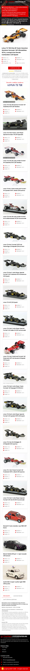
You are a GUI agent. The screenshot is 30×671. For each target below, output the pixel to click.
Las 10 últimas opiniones (10, 599)
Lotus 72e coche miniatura (9, 10)
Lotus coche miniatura (21, 7)
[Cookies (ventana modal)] (2, 668)
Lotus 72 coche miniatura (10, 9)
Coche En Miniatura (8, 7)
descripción (6, 596)
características (17, 596)
